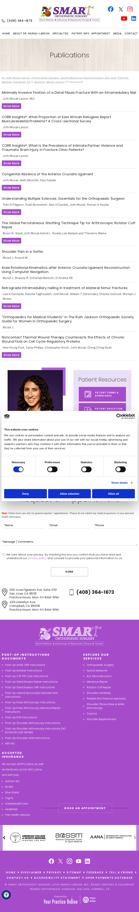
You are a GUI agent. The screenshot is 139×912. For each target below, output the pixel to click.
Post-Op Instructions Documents (26, 657)
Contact (131, 33)
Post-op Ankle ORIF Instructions (25, 665)
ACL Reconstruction (99, 676)
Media (117, 33)
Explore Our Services (96, 657)
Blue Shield (12, 792)
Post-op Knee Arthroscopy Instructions (30, 702)
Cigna (9, 798)
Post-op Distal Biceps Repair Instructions (31, 682)
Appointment (100, 33)
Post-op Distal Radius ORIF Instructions (30, 687)
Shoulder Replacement (101, 719)
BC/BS (9, 787)
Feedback (95, 872)
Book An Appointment (85, 808)
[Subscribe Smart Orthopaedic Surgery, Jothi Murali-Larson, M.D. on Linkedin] (87, 861)
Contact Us (18, 878)
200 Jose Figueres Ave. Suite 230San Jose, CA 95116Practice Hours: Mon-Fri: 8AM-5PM (34, 593)
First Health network (17, 815)
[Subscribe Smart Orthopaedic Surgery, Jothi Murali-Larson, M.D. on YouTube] (78, 861)
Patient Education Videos (108, 410)
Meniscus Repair (97, 682)
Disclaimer (31, 872)
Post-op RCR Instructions (21, 717)
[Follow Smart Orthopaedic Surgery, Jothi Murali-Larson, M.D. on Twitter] (60, 861)
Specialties (60, 33)
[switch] (52, 469)
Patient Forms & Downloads (107, 394)
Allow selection (69, 493)
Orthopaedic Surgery (100, 665)
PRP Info (10, 743)
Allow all (113, 493)
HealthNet (11, 809)
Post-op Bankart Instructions (23, 670)
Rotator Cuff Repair (99, 687)
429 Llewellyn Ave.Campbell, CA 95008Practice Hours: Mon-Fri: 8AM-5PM (34, 606)
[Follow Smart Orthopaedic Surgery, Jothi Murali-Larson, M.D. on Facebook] (51, 861)
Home (6, 33)
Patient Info (81, 33)
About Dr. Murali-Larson (31, 33)
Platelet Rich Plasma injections (106, 698)
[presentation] (69, 55)
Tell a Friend (121, 872)
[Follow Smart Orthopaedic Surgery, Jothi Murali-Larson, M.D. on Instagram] (69, 861)
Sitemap (74, 872)
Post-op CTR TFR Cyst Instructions (26, 676)
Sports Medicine (97, 670)
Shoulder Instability (99, 693)
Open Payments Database (109, 878)
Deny (25, 493)
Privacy (54, 872)
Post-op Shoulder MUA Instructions (27, 738)
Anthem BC (12, 781)
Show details (119, 482)
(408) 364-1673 (19, 21)
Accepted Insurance (13, 755)
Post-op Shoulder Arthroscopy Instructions (32, 723)
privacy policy (37, 558)
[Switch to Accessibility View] (6, 894)
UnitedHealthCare (16, 803)
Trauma (92, 713)
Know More (11, 106)
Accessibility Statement (57, 878)
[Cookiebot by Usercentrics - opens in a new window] (119, 416)
